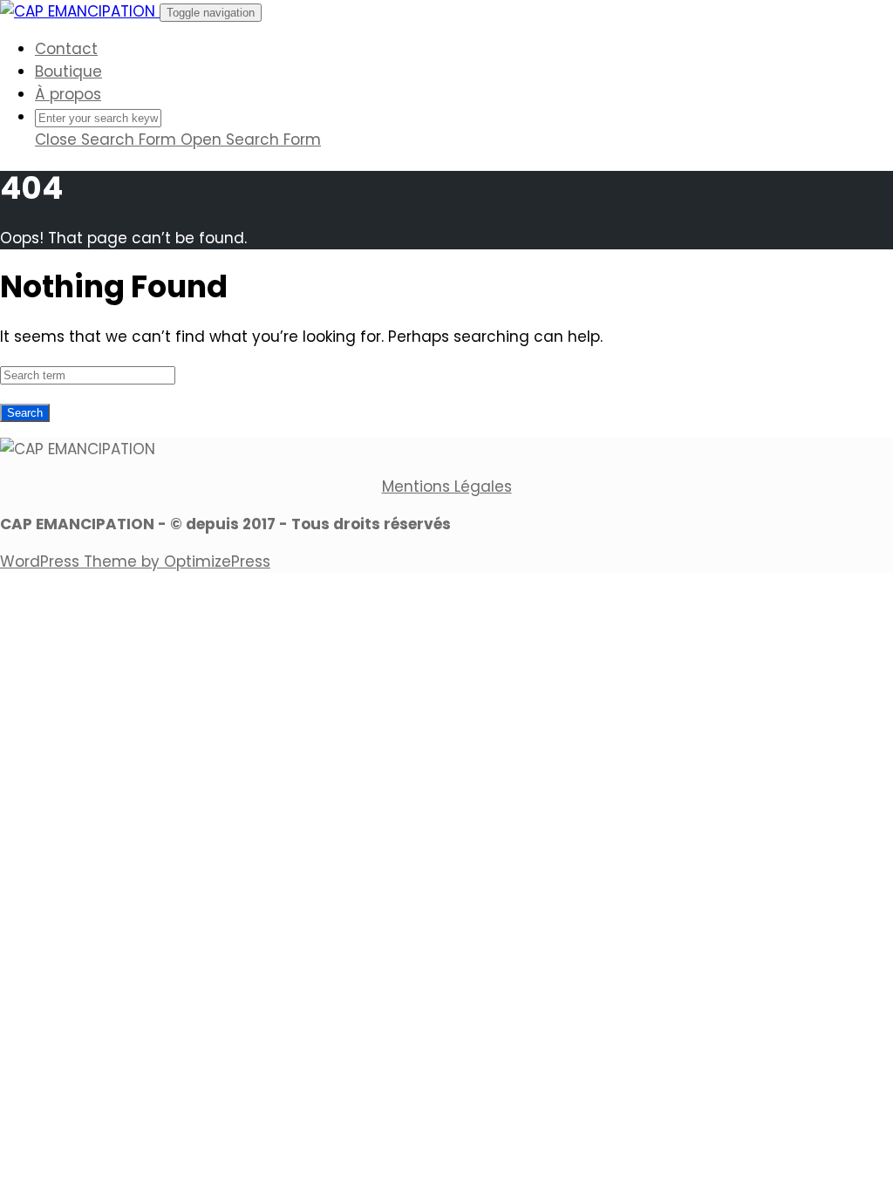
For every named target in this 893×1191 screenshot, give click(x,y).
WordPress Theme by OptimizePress (135, 561)
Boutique (68, 71)
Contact (66, 48)
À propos (68, 94)
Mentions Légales (447, 486)
